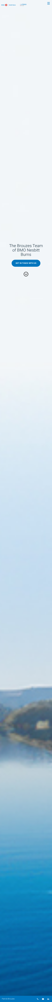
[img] (26, 501)
